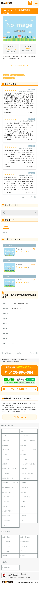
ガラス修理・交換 (25, 478)
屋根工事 (4, 506)
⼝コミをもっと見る (28, 197)
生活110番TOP (5, 359)
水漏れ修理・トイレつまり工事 (10, 482)
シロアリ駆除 (5, 440)
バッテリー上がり (25, 487)
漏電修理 (4, 464)
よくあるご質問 (6, 546)
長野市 (5, 232)
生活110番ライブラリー (26, 537)
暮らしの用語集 (6, 541)
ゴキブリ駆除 (5, 450)
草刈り (4, 435)
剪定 (3, 431)
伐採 (21, 431)
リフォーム (23, 511)
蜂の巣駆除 (5, 445)
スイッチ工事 (5, 473)
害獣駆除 (14, 359)
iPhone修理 (5, 525)
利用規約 (4, 555)
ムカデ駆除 (23, 445)
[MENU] (36, 3)
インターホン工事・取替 (26, 473)
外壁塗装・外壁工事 (7, 511)
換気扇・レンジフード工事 (9, 468)
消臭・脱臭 (23, 492)
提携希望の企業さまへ (8, 567)
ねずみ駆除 (22, 359)
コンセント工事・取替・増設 (27, 464)
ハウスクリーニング (7, 492)
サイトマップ (5, 551)
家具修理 (22, 501)
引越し (22, 520)
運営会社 (22, 555)
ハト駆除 (4, 454)
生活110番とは (6, 537)
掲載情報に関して (25, 541)
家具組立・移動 (6, 520)
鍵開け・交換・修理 (7, 478)
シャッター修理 (24, 435)
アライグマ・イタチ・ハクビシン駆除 (28, 449)
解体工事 (22, 506)
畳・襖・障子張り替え (8, 487)
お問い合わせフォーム (19, 417)
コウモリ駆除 (5, 459)
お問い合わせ (23, 546)
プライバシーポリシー (26, 551)
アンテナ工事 (23, 459)
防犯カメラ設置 (6, 515)
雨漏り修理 (23, 482)
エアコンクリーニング (8, 497)
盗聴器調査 (23, 515)
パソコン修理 (5, 501)
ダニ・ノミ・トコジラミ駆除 (27, 440)
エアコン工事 (23, 468)
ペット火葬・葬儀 (25, 497)
